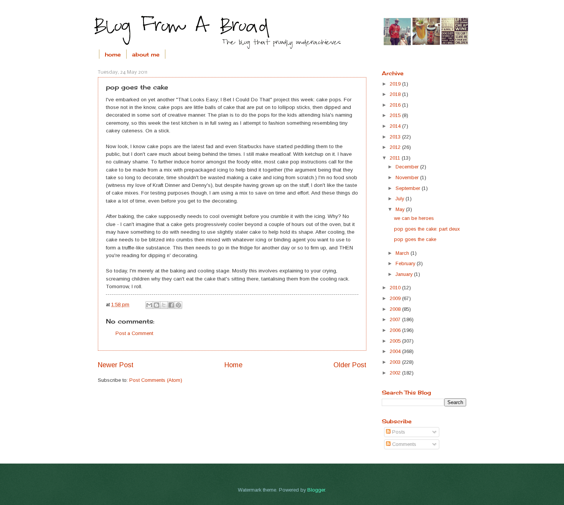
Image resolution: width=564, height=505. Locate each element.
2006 (396, 330)
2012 (396, 147)
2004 (396, 351)
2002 (396, 373)
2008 (396, 309)
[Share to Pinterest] (178, 305)
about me (146, 54)
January (405, 274)
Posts (398, 432)
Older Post (349, 365)
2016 (396, 105)
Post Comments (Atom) (155, 380)
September (409, 188)
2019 (396, 84)
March (403, 253)
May (401, 209)
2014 (396, 126)
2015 (396, 115)
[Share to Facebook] (171, 305)
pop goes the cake (415, 239)
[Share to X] (164, 305)
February (406, 263)
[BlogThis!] (156, 305)
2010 (396, 287)
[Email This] (149, 305)
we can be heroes (414, 218)
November (408, 177)
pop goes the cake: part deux (427, 229)
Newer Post (116, 365)
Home (233, 365)
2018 (396, 94)
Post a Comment (134, 333)
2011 (396, 158)
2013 (396, 137)
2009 (396, 298)
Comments (403, 444)
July (401, 198)
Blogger (316, 490)
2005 (396, 341)
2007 (396, 319)
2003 (396, 362)
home (113, 54)
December (408, 167)
